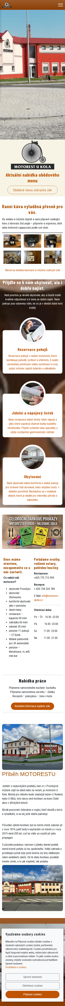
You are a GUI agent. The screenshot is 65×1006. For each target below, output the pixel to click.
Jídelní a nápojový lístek (32, 412)
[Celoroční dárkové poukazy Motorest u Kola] (32, 531)
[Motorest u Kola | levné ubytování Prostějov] (7, 4)
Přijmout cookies (32, 994)
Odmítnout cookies (32, 985)
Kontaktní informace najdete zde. (32, 706)
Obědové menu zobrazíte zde (32, 190)
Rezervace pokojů (32, 349)
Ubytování (32, 476)
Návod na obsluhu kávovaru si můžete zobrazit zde (32, 270)
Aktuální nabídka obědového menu (32, 177)
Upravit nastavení (32, 977)
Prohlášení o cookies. (16, 967)
